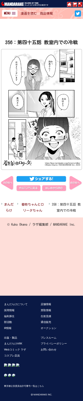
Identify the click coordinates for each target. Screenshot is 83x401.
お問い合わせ (48, 349)
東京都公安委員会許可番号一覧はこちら (24, 386)
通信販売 (46, 322)
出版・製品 (10, 337)
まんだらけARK (13, 343)
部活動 (8, 322)
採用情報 (9, 310)
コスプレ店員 (12, 355)
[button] (10, 13)
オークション (48, 328)
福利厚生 (9, 316)
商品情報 (46, 13)
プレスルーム (48, 337)
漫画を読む (29, 13)
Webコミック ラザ (15, 349)
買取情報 (46, 310)
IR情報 (7, 328)
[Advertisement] (41, 30)
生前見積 (46, 316)
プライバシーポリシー (54, 343)
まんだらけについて (16, 304)
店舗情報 (46, 304)
